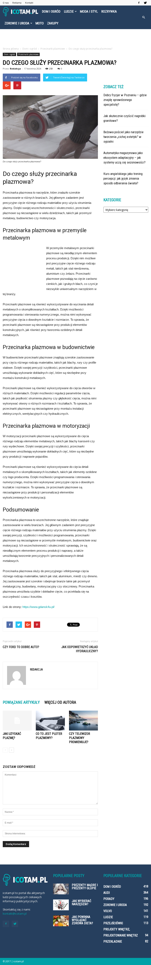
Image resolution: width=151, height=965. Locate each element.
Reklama (16, 2)
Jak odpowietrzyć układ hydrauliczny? (79, 649)
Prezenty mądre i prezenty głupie (85, 886)
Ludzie (69, 11)
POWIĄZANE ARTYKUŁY (21, 702)
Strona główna (11, 48)
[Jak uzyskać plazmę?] (17, 720)
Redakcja (15, 68)
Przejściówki (113, 923)
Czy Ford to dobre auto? (21, 647)
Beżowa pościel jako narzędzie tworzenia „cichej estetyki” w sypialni (123, 136)
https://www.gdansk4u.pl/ (38, 607)
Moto (39, 23)
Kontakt (29, 2)
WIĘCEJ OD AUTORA (60, 702)
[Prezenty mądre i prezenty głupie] (61, 889)
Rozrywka (109, 11)
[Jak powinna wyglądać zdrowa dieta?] (61, 920)
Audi (106, 893)
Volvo (107, 911)
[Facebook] (139, 3)
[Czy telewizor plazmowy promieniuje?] (83, 720)
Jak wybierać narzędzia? (81, 902)
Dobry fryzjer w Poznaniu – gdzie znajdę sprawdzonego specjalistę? (125, 99)
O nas (6, 2)
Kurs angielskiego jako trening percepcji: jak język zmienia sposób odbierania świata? (123, 178)
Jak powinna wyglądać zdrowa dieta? (82, 920)
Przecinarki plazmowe (28, 54)
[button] (143, 17)
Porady (108, 899)
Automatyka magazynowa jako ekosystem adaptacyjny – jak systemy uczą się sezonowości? (124, 157)
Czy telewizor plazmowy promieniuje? (79, 738)
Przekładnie (112, 941)
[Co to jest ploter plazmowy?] (50, 720)
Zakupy (52, 23)
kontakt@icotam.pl (15, 913)
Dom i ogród (51, 11)
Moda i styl (89, 11)
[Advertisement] (75, 38)
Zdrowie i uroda (17, 23)
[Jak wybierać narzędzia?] (61, 904)
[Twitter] (145, 3)
